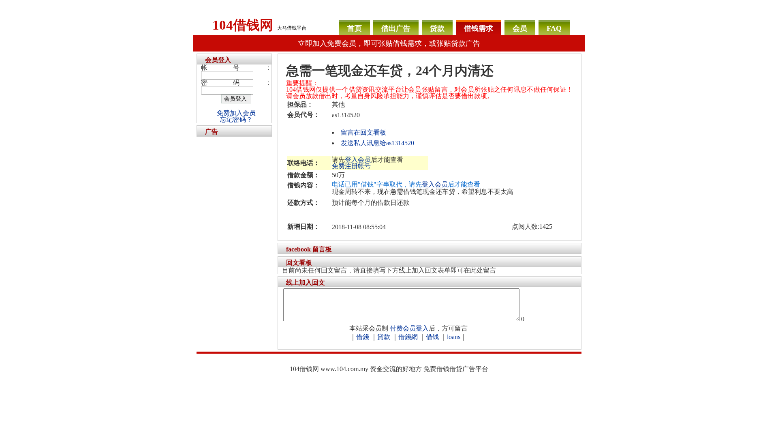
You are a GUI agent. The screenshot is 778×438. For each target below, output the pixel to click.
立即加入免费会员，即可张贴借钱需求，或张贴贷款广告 (389, 43)
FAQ (554, 28)
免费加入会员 (236, 113)
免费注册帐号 (351, 166)
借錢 (362, 336)
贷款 (437, 28)
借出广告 (395, 28)
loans (453, 336)
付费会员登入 (409, 328)
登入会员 (358, 159)
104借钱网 (242, 25)
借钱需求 (478, 28)
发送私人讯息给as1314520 (377, 143)
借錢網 (408, 336)
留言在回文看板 (363, 132)
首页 (354, 28)
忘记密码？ (236, 119)
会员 (520, 28)
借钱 (432, 336)
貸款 (383, 336)
